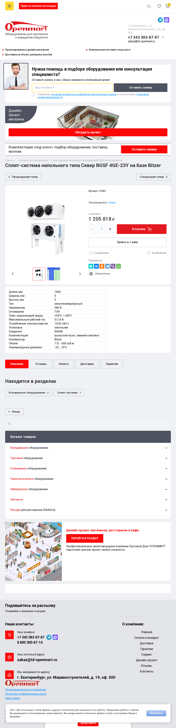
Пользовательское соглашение (25, 689)
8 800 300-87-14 (29, 642)
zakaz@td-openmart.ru (141, 41)
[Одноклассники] (102, 266)
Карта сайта (12, 698)
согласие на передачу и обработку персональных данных (84, 94)
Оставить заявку (140, 87)
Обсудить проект (88, 132)
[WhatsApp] (118, 266)
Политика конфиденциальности (25, 694)
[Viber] (113, 266)
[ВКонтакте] (96, 266)
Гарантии (112, 364)
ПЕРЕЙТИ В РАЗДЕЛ (84, 538)
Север (112, 202)
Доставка (87, 364)
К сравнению (101, 253)
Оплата (63, 364)
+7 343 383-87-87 (143, 37)
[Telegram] (107, 266)
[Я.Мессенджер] (91, 266)
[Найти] (9, 423)
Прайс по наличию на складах (38, 5)
